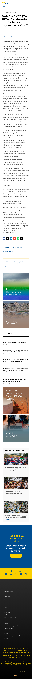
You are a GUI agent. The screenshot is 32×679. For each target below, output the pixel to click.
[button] (4, 238)
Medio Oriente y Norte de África (13, 636)
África (6, 623)
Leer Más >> (6, 344)
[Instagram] (16, 574)
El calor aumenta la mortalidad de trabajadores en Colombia (14, 380)
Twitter (6, 610)
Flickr (6, 615)
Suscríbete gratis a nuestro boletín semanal (16, 548)
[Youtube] (20, 574)
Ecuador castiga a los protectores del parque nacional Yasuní (13, 493)
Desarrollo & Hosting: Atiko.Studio (16, 671)
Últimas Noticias (17, 247)
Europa (6, 633)
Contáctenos (7, 594)
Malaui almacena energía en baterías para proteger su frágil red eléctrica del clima (15, 370)
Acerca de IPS (8, 589)
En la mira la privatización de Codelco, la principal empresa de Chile (15, 360)
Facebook (7, 612)
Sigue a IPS (7, 605)
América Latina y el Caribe (11, 626)
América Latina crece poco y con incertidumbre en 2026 (15, 516)
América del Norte (9, 628)
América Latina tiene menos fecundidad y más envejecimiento (14, 341)
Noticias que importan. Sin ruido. (16, 538)
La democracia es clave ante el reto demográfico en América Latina (15, 469)
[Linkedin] (25, 574)
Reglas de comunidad (10, 617)
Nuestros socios (9, 591)
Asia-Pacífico (8, 631)
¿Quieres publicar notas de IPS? (13, 599)
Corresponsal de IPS (9, 36)
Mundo (6, 638)
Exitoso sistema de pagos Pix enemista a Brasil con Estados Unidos (16, 351)
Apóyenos (7, 596)
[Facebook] (6, 574)
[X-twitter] (11, 574)
